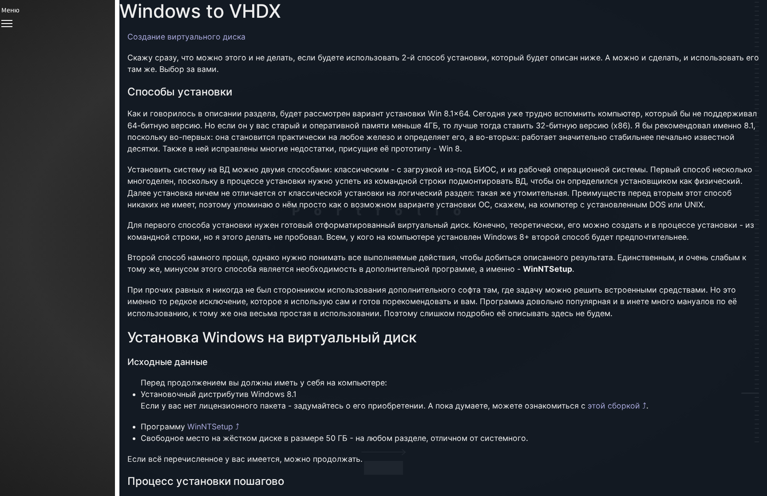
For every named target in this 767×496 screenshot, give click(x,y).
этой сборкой (614, 405)
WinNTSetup (210, 426)
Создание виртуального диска (186, 36)
